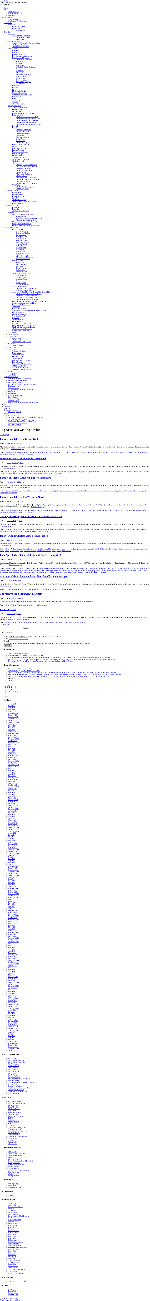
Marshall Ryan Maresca (82, 491)
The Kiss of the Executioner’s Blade (24, 201)
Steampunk (11, 343)
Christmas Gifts (21, 216)
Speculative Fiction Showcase (17, 1131)
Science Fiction (13, 227)
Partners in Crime (22, 272)
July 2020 (11, 835)
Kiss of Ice (15, 126)
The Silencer (12, 349)
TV (7, 589)
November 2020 (13, 827)
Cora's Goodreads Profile (16, 1060)
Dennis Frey (52, 452)
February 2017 (13, 910)
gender (54, 549)
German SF (90, 549)
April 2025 (11, 730)
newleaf (10, 1195)
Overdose (19, 61)
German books (103, 452)
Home (6, 8)
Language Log (13, 1184)
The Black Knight (22, 142)
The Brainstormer (13, 1168)
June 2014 (11, 969)
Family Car (15, 52)
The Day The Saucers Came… (22, 273)
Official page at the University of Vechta (21, 1082)
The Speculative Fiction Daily (17, 1091)
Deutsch (72, 452)
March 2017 (12, 908)
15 (15, 687)
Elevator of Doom (18, 356)
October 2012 (12, 1006)
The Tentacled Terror (23, 181)
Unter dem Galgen (14, 399)
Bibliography (8, 17)
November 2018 (13, 872)
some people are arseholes (28, 551)
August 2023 (12, 766)
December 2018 (13, 870)
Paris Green (20, 69)
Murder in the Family (19, 91)
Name (6, 638)
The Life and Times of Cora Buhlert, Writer (22, 421)
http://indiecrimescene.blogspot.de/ (19, 1079)
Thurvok (15, 163)
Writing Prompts (13, 1176)
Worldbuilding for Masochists (127, 491)
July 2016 (11, 923)
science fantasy (138, 471)
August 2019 (12, 855)
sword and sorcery (26, 473)
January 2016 (12, 934)
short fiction (59, 622)
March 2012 (12, 1019)
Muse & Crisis (17, 146)
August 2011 (12, 1032)
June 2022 (11, 792)
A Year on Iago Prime (19, 286)
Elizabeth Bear (13, 1221)
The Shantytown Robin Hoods (22, 329)
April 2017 (11, 907)
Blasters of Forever (18, 312)
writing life (22, 512)
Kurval (14, 128)
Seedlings (19, 266)
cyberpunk (84, 568)
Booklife (11, 1209)
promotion (73, 529)
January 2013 (12, 1001)
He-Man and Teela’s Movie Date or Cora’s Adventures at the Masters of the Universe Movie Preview (40, 661)
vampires (80, 572)
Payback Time (16, 96)
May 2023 (11, 772)
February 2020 (13, 844)
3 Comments (43, 605)
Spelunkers (15, 318)
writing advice (4, 454)
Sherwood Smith (13, 1262)
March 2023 (12, 776)
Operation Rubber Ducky (20, 316)
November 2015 (13, 938)
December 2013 (13, 980)
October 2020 (12, 829)
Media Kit (7, 404)
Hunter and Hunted (22, 253)
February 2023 (13, 778)
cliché (49, 549)
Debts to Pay (20, 270)
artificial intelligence (23, 471)
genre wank (59, 471)
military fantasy (28, 570)
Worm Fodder (20, 141)
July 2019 (11, 857)
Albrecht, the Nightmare (20, 107)
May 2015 (11, 949)
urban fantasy (37, 473)
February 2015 (13, 955)
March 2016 (12, 931)
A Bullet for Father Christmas (25, 67)
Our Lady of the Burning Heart (22, 95)
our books (71, 570)
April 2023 (11, 774)
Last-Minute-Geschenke (16, 395)
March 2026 (12, 711)
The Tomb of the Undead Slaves (26, 166)
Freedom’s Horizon (22, 242)
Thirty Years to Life (18, 104)
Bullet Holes (20, 246)
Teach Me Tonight (14, 1133)
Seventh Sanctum (13, 1166)
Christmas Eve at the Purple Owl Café (24, 222)
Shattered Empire (17, 260)
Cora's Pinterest (13, 1067)
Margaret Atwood (129, 549)
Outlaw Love (16, 373)
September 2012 (13, 1008)
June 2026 (11, 706)
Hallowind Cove (17, 115)
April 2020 (11, 840)
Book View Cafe (13, 1107)
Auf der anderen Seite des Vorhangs (19, 378)
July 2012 (11, 1012)
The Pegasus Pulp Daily (16, 1090)
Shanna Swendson (14, 1260)
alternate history (27, 549)
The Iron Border (17, 319)
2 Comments (13, 493)
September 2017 (13, 897)
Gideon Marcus (13, 671)
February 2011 (13, 1043)
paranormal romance (94, 570)
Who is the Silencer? (14, 425)
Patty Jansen (12, 1253)
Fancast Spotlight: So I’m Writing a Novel (22, 497)
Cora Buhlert (4, 1)
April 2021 (11, 818)
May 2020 (11, 838)
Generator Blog (13, 1159)
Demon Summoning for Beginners (23, 113)
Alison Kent (12, 1203)
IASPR (10, 1118)
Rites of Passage (17, 154)
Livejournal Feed (13, 1080)
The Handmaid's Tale (44, 551)
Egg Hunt (19, 72)
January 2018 (12, 890)
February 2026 (13, 713)
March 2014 (12, 975)
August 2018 (12, 877)
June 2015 (11, 947)
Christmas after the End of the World (24, 325)
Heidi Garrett (12, 1223)
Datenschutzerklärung (19, 26)
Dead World (20, 249)
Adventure (11, 34)
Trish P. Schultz (13, 1271)
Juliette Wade (12, 1238)
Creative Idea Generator (16, 1155)
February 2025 (13, 733)
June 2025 (11, 726)
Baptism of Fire (21, 235)
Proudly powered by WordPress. (10, 1300)
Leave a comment (43, 531)
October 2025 (12, 720)
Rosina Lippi (12, 1256)
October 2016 (12, 918)
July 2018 (11, 879)
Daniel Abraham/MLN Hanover (18, 1216)
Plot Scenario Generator (16, 1164)
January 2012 (12, 1023)
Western (10, 371)
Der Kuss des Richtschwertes (17, 380)
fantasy (95, 452)
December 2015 (13, 936)
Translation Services (10, 410)
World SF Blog (13, 1144)
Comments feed (13, 1293)
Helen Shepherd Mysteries (20, 58)
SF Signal (11, 1125)
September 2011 (13, 1030)
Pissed (14, 98)
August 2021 (12, 811)
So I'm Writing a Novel (115, 510)
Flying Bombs (16, 353)
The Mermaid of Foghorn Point (26, 122)
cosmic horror (35, 471)
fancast (78, 452)
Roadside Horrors (18, 155)
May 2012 (11, 1015)
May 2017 (11, 905)
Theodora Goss (13, 1266)
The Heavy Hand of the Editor (22, 369)
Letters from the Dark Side (20, 144)
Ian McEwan (109, 549)
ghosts (114, 568)
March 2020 (12, 842)
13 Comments (66, 551)
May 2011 (11, 1037)
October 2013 (12, 984)
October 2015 (12, 940)
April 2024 (11, 752)
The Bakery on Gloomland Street (27, 120)
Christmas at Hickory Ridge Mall (23, 214)
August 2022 (12, 789)
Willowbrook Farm (22, 284)
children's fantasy (53, 568)
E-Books (7, 32)
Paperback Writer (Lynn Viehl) (18, 1247)
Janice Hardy (12, 1227)
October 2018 (12, 873)
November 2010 (13, 1049)
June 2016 (11, 925)
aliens (37, 568)
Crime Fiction (12, 48)
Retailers (7, 408)
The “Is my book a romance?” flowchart (21, 593)
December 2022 (13, 781)
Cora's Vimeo (12, 1075)
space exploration (25, 572)
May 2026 (11, 707)
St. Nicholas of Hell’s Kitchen (22, 364)
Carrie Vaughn (13, 1212)
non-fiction (37, 570)
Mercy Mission (21, 264)
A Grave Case (20, 84)
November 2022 (13, 783)
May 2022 (11, 794)
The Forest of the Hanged (24, 170)
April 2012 (11, 1017)
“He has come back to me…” (21, 331)
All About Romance (14, 1101)
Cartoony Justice (17, 111)
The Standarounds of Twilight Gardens (28, 124)
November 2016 (13, 916)
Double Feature (21, 283)
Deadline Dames (13, 1218)
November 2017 (13, 894)
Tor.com (10, 1140)
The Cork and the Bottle (24, 60)
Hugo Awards (113, 452)
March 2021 (12, 820)
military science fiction (113, 471)
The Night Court (21, 176)
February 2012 (13, 1021)
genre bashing (61, 549)
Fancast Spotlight (86, 452)
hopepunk (91, 471)
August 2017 (12, 899)
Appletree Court (21, 279)
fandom (40, 491)
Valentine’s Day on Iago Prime (26, 288)
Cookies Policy (21, 30)
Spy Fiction (12, 336)
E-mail (6, 641)
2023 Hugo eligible (41, 452)
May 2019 (11, 860)
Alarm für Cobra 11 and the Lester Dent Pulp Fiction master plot (34, 576)
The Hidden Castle (18, 161)
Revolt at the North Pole (20, 152)
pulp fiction (45, 589)
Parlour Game (20, 78)
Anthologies (12, 375)
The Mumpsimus (13, 1134)
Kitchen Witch (21, 76)
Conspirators (20, 262)
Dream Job (15, 50)
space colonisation (13, 572)
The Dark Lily (17, 340)
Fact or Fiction (17, 362)
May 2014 (11, 971)
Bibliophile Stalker (14, 1105)
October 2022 (12, 785)
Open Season (20, 65)
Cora (22, 443)
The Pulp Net (12, 1138)
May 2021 (11, 816)
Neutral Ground (21, 238)
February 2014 (13, 977)
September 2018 (13, 875)
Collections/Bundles (14, 41)
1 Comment (29, 454)
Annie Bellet (12, 1205)
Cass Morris (28, 491)
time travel (63, 572)
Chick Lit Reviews (14, 1109)
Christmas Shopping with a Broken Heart (29, 218)
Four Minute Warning (19, 308)
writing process (31, 531)
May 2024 (11, 750)
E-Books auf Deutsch (11, 377)
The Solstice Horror (22, 189)
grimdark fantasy (122, 568)
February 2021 (13, 822)
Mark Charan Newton (15, 1245)
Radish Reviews (13, 1122)
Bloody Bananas (21, 80)
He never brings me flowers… (22, 56)
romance (80, 529)
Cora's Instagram (13, 1064)
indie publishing (51, 529)
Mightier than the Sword (24, 74)
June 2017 (11, 903)
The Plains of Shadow (23, 130)
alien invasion (30, 568)
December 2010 (13, 1047)
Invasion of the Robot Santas (21, 305)
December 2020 (13, 825)
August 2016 (12, 921)
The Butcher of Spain (19, 200)
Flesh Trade (20, 39)
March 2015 (12, 953)
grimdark (84, 471)
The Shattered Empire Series (17, 423)
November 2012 (13, 1004)
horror (97, 471)
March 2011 (12, 1041)
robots (131, 471)
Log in (10, 1289)
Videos (6, 414)
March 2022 (12, 798)
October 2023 (12, 763)
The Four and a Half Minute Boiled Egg (29, 294)
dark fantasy (93, 568)
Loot (13, 89)
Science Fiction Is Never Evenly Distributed (23, 458)
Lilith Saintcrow (13, 1244)
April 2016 (11, 929)
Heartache (15, 209)
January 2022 (12, 801)
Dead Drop (20, 71)
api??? (10, 676)
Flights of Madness (18, 54)
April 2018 (11, 884)
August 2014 (12, 966)
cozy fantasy (77, 568)
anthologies (44, 568)
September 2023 (13, 765)
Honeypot (15, 85)
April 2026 (11, 709)
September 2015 (13, 942)
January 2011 (12, 1045)
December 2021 (13, 803)
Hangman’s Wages (18, 194)
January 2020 (12, 846)
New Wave (124, 471)
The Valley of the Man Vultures (26, 165)
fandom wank (44, 471)
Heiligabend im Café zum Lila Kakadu (20, 390)
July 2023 (11, 768)
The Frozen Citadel (22, 133)
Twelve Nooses (21, 135)
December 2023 (13, 759)
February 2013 (13, 999)
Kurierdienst (12, 393)
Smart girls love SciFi (15, 1129)
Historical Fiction (13, 190)
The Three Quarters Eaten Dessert (27, 299)
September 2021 (13, 809)
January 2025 (12, 735)
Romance (11, 213)
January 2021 (12, 824)
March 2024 (12, 754)
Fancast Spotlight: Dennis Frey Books (19, 439)
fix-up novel (76, 510)
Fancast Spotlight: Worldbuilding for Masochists (25, 477)
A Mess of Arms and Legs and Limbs (24, 303)
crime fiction (30, 529)
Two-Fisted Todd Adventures (21, 36)
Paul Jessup (12, 1255)
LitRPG (102, 471)
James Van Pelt (13, 1225)
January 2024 (12, 757)
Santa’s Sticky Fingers (23, 82)
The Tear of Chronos (23, 137)
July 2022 (11, 790)
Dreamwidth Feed (14, 1077)
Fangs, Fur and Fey (14, 1112)
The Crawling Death (23, 37)
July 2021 (11, 813)
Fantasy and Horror (14, 106)
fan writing (33, 510)
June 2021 (11, 814)
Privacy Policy (17, 28)
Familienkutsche (13, 386)
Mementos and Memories (24, 257)
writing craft (14, 454)
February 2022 (13, 800)
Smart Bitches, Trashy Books (17, 1127)
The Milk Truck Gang (19, 366)
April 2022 (11, 796)
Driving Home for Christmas (21, 224)
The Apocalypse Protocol (20, 211)
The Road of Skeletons (23, 168)
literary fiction (118, 549)
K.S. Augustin (12, 1240)
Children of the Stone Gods (21, 314)
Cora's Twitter (12, 1073)
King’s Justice (20, 139)
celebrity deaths (27, 622)
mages (20, 570)
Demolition (15, 207)
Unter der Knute (13, 401)
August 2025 (12, 724)
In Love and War (17, 229)
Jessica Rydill (12, 1234)
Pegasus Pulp (12, 1084)
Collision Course (21, 240)
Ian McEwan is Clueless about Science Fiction (24, 535)
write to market (141, 529)
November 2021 (13, 805)
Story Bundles (12, 347)
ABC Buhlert (12, 1058)
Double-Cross (20, 251)
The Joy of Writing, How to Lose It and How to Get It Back (31, 516)
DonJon (10, 1157)
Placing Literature (14, 1163)
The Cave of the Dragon (24, 174)
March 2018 (12, 886)
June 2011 (11, 1036)
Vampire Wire (12, 1142)
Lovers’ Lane (20, 281)
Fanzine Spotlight (17, 452)
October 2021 (12, 807)
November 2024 (13, 739)
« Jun (6, 696)
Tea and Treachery (18, 345)
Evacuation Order (22, 231)
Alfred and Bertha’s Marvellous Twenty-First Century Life (31, 292)
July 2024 (11, 746)
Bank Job (19, 63)
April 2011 (11, 1039)
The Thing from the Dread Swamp (27, 179)
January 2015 (12, 956)
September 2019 (13, 853)
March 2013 (12, 997)
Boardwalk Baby (17, 109)
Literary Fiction (13, 205)
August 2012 (12, 1010)
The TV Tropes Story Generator (18, 1170)
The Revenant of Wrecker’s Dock (27, 117)
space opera (8, 473)
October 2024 (12, 741)
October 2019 (12, 851)
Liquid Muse (16, 321)
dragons (100, 568)
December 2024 (13, 737)
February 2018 (13, 888)
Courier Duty (16, 338)
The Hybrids (16, 307)
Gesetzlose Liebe (13, 388)
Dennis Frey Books (63, 452)
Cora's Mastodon (13, 1066)
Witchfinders (16, 185)
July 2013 (11, 990)
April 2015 (11, 951)
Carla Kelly (12, 1210)
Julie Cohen (12, 1236)
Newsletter (7, 406)
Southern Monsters (18, 157)
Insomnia (15, 87)
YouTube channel (13, 1093)
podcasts (129, 452)
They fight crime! (13, 1172)
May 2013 (11, 993)
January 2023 (12, 779)
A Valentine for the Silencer (21, 367)
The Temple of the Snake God (26, 178)
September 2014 (13, 964)
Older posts (4, 435)
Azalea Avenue (21, 277)
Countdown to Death (19, 351)
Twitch (134, 452)
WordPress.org (13, 1295)
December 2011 (13, 1025)
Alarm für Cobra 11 (26, 589)
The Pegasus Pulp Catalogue (17, 21)
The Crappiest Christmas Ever (26, 220)
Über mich (11, 15)
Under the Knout (17, 203)
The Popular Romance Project (18, 1136)
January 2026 (12, 715)
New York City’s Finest (19, 93)
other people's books (60, 570)
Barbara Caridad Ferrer (15, 1207)
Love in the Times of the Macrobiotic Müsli (26, 225)
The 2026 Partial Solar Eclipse (18, 653)
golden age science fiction (72, 471)
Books (8, 452)
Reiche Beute (12, 397)
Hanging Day (16, 192)
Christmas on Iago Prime (24, 290)
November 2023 (13, 761)
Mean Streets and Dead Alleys (22, 360)
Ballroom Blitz (21, 248)
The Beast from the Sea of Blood (27, 183)
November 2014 (13, 960)
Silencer (124, 529)
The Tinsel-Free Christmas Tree (26, 297)
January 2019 (12, 868)
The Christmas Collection (20, 47)
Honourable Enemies (23, 259)
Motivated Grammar (14, 1187)
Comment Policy (13, 12)
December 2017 (13, 892)
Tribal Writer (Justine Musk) (17, 1269)
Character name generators (16, 1153)
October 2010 (12, 1050)
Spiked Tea (15, 102)
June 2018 (11, 881)
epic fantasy (107, 568)
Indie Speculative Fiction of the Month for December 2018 (30, 555)
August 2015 (12, 943)
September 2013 (13, 986)
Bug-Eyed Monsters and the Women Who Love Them (29, 301)
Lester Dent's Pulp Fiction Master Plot (20, 1161)
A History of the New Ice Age (22, 323)
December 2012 (13, 1002)
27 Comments (57, 473)
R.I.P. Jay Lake (8, 609)
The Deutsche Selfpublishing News (19, 1088)
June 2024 (11, 748)
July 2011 (11, 1034)
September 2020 (13, 831)
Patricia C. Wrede (13, 1249)
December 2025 (13, 717)
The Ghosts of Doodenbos (20, 159)
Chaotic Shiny (12, 1152)
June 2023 (11, 770)
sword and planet (129, 510)
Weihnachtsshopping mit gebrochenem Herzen (23, 402)
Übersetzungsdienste (14, 412)
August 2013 (12, 988)
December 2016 (13, 914)
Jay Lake (41, 622)
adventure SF (21, 568)
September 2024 (13, 743)
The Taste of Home (22, 255)
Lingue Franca (13, 1185)
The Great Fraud (17, 358)
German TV (37, 589)
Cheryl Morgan (13, 1214)
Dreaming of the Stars (23, 233)
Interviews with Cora (15, 13)
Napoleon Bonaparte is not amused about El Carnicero (25, 417)
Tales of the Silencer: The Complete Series (26, 43)
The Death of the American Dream (23, 327)
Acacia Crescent (21, 275)
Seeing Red (16, 100)
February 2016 (13, 932)
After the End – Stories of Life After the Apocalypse (29, 310)
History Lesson (21, 268)
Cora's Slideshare (13, 1069)
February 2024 (13, 755)
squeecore (16, 473)
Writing (25, 452)
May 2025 (11, 728)
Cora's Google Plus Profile (16, 1062)
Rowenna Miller (102, 491)
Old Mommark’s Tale (19, 148)
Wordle (10, 1174)
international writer (63, 529)
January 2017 (12, 912)
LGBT (9, 570)
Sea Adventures (13, 334)
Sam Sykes (11, 1258)
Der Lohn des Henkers (15, 382)
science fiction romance (101, 529)
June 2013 (11, 991)
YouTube (21, 454)
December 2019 (13, 848)
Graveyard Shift (21, 237)
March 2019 (12, 864)
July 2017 (11, 901)
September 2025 (13, 722)
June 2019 (11, 859)
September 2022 (13, 787)
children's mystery (66, 568)
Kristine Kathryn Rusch (15, 1242)
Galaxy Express (13, 1114)
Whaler (14, 332)
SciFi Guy (11, 1123)
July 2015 (11, 945)
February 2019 (13, 866)
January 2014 (12, 978)
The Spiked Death (18, 355)
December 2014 (13, 958)
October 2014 (12, 962)
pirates (104, 570)
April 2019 (11, 862)
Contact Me (8, 23)
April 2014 (11, 973)
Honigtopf (11, 391)
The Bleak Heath (21, 172)
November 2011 (13, 1026)
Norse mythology (47, 570)
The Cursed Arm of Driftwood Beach (28, 119)
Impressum (11, 25)
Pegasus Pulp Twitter (15, 1086)
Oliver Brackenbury (94, 510)
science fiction (88, 529)
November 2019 (13, 849)
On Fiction (11, 1120)
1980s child (21, 529)
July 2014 (11, 967)
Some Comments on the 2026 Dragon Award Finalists (25, 655)
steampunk (43, 572)
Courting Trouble (21, 244)
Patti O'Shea (12, 1251)
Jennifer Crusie (13, 1233)
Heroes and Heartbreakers (16, 1116)
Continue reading (17, 449)
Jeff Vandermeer (13, 1231)
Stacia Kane (12, 1264)
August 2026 (12, 704)
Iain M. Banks (99, 549)
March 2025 (12, 731)
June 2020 (11, 837)
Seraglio (15, 198)
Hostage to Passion (18, 196)
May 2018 (11, 883)
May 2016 (11, 927)
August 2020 (12, 833)
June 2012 (11, 1014)
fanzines (63, 491)
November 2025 (13, 719)
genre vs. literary (72, 549)
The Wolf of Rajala (22, 131)
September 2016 (13, 919)
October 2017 (12, 896)
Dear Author (12, 1111)
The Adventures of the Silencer (18, 419)
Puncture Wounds (18, 150)
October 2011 (12, 1028)
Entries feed (12, 1291)
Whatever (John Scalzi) (15, 1273)
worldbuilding (142, 452)
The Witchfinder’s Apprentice (25, 187)
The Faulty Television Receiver (26, 296)
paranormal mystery (81, 570)
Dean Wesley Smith (14, 1220)
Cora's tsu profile (13, 1071)
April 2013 (11, 995)
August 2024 (12, 744)
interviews (122, 452)
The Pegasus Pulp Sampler (20, 45)
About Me (7, 10)
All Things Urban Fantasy (16, 1103)
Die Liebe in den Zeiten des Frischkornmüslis (22, 384)
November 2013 (13, 982)
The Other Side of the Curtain (21, 342)
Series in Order (13, 19)
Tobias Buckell (13, 1268)
